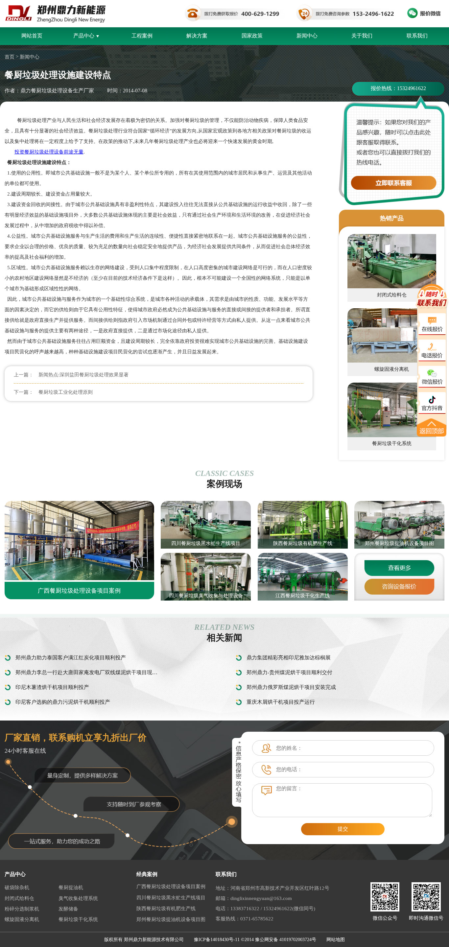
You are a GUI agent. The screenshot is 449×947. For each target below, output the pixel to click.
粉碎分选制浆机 (22, 908)
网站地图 (335, 939)
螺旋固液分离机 (22, 919)
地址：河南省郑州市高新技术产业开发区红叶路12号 (272, 888)
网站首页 (31, 35)
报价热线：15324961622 (398, 88)
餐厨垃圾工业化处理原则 (65, 392)
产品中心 (83, 35)
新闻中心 (307, 35)
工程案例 (142, 35)
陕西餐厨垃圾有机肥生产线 (166, 908)
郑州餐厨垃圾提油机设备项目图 (170, 919)
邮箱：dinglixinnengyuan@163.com (254, 898)
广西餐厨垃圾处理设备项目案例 (170, 886)
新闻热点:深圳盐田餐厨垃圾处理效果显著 (83, 374)
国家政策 (252, 35)
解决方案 (196, 35)
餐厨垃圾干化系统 (78, 919)
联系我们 (417, 35)
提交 (343, 829)
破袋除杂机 (17, 887)
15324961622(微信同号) (289, 908)
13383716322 (244, 908)
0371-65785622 (256, 918)
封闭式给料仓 (19, 898)
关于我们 (361, 35)
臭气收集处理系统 (78, 898)
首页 (9, 56)
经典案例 (146, 874)
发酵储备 (68, 908)
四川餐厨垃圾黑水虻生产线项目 (170, 897)
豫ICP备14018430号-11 (217, 939)
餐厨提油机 (71, 887)
